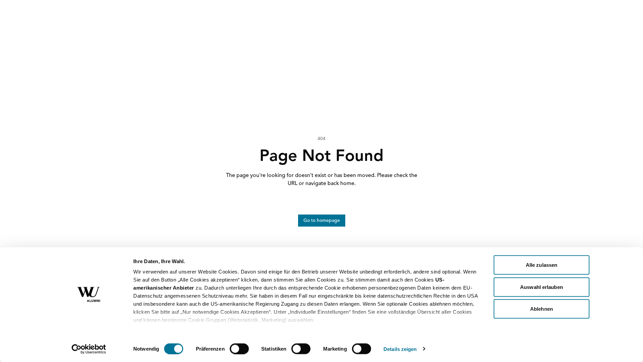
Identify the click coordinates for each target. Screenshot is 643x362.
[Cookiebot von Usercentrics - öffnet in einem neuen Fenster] (89, 349)
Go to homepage (321, 220)
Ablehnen (541, 309)
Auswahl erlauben (541, 287)
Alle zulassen (541, 265)
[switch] (239, 348)
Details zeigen (400, 349)
